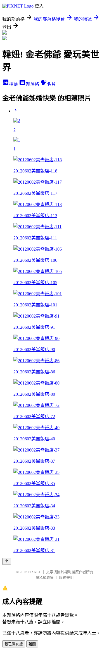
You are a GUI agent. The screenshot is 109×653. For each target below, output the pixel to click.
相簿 (14, 84)
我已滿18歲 (13, 644)
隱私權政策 (44, 577)
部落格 (33, 84)
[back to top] (6, 561)
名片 (51, 84)
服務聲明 (66, 577)
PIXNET (34, 572)
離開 (32, 644)
